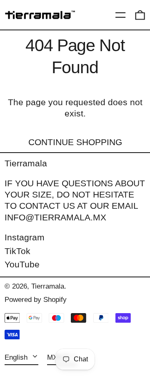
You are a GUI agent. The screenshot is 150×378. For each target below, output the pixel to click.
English (17, 357)
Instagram (25, 237)
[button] (140, 15)
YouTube (22, 264)
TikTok (17, 251)
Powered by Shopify (36, 300)
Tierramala (26, 163)
